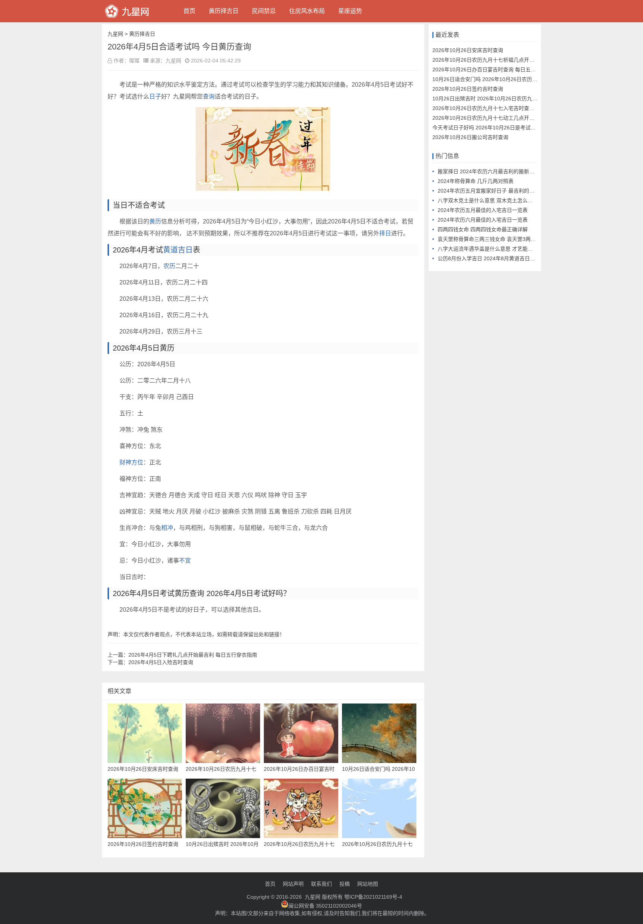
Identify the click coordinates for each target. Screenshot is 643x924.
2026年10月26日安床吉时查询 (467, 50)
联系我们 (321, 884)
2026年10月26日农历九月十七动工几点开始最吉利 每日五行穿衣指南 (512, 118)
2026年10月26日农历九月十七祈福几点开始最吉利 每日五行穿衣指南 (512, 60)
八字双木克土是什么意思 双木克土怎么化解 (488, 200)
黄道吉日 (178, 250)
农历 (169, 266)
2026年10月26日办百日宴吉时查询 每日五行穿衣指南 (494, 70)
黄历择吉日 (224, 11)
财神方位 (131, 462)
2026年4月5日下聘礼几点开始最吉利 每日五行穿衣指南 (192, 655)
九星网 (115, 34)
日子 (155, 96)
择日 (385, 233)
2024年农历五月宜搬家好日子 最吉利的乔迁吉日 (494, 191)
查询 (209, 96)
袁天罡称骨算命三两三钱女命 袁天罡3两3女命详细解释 (501, 239)
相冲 (167, 528)
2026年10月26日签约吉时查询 (467, 89)
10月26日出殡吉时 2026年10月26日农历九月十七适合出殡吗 (503, 99)
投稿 (344, 884)
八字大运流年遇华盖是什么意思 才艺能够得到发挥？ (498, 249)
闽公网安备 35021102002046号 (325, 906)
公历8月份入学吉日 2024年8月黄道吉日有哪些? (493, 258)
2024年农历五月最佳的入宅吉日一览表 (483, 210)
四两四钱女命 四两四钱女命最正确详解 (483, 229)
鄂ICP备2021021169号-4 (373, 897)
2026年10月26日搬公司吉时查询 (470, 137)
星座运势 (350, 11)
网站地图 (367, 884)
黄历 (155, 221)
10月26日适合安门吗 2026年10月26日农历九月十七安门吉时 (503, 79)
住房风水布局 (307, 11)
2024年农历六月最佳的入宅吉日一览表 (483, 220)
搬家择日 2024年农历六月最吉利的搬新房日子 (491, 171)
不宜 (185, 560)
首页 (189, 11)
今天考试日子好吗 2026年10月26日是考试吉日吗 (489, 128)
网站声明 (293, 884)
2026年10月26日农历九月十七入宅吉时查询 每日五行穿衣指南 (505, 108)
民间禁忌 (264, 11)
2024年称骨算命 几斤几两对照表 (476, 181)
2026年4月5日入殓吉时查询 (160, 662)
